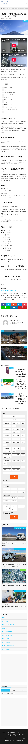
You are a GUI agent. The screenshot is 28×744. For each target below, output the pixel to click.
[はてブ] (19, 304)
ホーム (4, 732)
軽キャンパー (21, 489)
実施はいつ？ (6, 97)
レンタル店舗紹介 (6, 649)
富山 (14, 438)
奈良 (5, 451)
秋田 (5, 425)
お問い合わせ (15, 734)
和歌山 (13, 451)
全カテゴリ (5, 617)
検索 (14, 476)
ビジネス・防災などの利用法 (8, 645)
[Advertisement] (14, 668)
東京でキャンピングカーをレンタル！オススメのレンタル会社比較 (14, 544)
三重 (5, 445)
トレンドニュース (6, 621)
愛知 (14, 442)
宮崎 (5, 469)
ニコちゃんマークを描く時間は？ (10, 107)
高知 (5, 463)
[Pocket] (24, 304)
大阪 (14, 448)
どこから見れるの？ (7, 99)
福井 (23, 438)
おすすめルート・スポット (8, 381)
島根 (5, 457)
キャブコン (6, 489)
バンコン (14, 489)
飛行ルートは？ (6, 102)
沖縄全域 (14, 473)
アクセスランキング (20, 732)
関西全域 (7, 448)
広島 (14, 454)
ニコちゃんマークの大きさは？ (10, 109)
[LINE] (5, 307)
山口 (9, 457)
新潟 (14, 435)
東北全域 (7, 423)
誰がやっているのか (7, 87)
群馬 (14, 432)
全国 (14, 416)
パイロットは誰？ (7, 90)
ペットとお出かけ (6, 638)
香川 (18, 460)
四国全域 (7, 460)
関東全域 (7, 429)
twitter (5, 111)
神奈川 (18, 429)
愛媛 (14, 460)
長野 (18, 435)
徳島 (23, 460)
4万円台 (6, 500)
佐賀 (23, 466)
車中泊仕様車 (21, 492)
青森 (14, 423)
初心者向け (23, 569)
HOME (3, 8)
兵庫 (23, 448)
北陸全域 (7, 438)
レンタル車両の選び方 (7, 631)
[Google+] (14, 304)
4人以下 (6, 506)
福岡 (14, 466)
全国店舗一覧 (8, 734)
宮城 (23, 423)
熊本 (9, 469)
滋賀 (9, 451)
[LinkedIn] (14, 307)
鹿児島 (13, 469)
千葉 (9, 432)
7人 (6, 509)
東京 (14, 429)
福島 (14, 425)
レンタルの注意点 (6, 642)
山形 (9, 425)
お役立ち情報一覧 (11, 732)
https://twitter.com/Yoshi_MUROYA (9, 290)
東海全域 (7, 442)
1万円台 (6, 497)
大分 (18, 469)
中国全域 (7, 454)
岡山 (23, 454)
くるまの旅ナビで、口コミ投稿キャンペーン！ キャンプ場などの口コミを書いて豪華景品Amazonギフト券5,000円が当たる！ (21, 385)
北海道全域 (14, 419)
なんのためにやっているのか (9, 92)
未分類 (8, 8)
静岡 (18, 442)
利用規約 (21, 734)
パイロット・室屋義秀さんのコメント (11, 94)
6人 (21, 506)
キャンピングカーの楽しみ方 (20, 528)
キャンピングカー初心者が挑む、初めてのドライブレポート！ (14, 586)
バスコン (6, 492)
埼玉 (23, 429)
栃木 (18, 432)
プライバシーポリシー (14, 735)
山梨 (23, 435)
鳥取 (18, 454)
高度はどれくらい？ (7, 104)
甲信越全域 (7, 435)
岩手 (18, 423)
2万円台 (13, 497)
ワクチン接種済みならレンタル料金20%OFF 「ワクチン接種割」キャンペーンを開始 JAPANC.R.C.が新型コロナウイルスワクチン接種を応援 (21, 399)
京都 (18, 448)
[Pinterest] (22, 307)
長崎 (18, 466)
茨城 (5, 432)
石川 (18, 438)
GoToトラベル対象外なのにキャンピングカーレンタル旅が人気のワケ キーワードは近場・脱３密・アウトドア (14, 565)
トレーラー (14, 492)
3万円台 (21, 497)
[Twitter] (8, 304)
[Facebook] (3, 304)
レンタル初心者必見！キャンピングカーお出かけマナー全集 (14, 607)
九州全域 (7, 466)
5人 (14, 506)
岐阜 (23, 442)
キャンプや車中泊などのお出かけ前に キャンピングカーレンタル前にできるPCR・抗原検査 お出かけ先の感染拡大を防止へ (21, 373)
